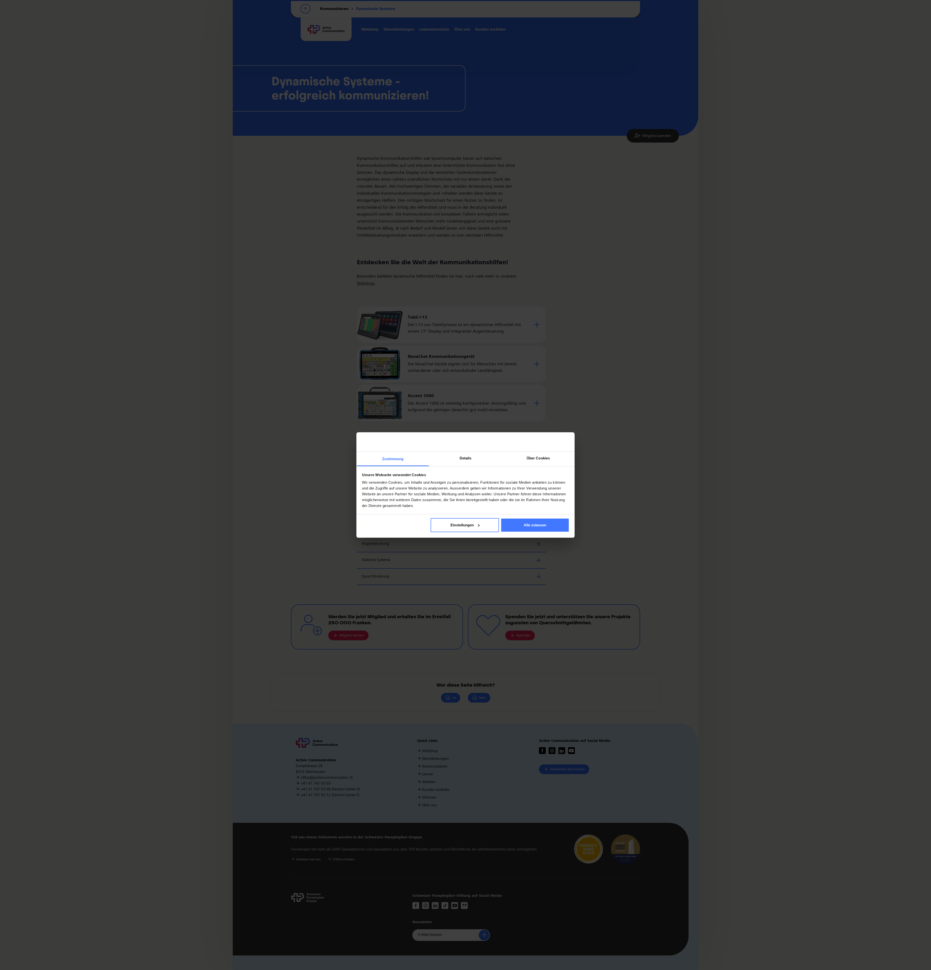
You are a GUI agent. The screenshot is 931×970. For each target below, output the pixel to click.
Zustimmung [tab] (393, 459)
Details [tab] (466, 458)
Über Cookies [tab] (538, 458)
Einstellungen (462, 525)
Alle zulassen (535, 525)
